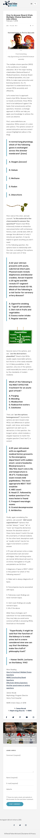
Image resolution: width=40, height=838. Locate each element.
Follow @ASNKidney (12, 817)
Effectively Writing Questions (17, 683)
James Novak (21, 708)
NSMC (30, 711)
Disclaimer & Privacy (29, 834)
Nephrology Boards (17, 711)
